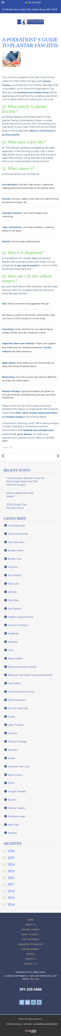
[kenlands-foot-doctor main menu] (2, 2)
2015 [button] (11, 898)
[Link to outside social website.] (33, 1002)
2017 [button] (11, 884)
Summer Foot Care (19, 766)
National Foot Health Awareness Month (30, 675)
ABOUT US (31, 924)
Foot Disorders (16, 542)
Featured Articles (18, 534)
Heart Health (15, 658)
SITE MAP (27, 1024)
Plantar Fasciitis (16, 808)
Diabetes (13, 642)
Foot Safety (14, 683)
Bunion (12, 799)
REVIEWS (30, 954)
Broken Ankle (16, 550)
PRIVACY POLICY (14, 1024)
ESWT (11, 783)
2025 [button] (11, 858)
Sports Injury (15, 775)
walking (12, 833)
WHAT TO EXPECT (30, 934)
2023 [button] (11, 871)
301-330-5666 (34, 2)
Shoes (11, 716)
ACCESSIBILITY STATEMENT (45, 1024)
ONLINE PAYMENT (30, 949)
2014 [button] (11, 904)
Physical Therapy (17, 741)
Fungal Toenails (17, 791)
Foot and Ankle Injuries (21, 691)
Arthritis (12, 592)
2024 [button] (11, 864)
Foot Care (13, 583)
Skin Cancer (14, 608)
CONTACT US (30, 963)
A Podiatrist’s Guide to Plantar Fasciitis (30, 42)
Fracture (13, 567)
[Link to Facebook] (21, 1002)
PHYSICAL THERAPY (30, 929)
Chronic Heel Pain (18, 708)
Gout (11, 650)
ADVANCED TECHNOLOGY (30, 944)
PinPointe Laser (17, 816)
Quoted (12, 733)
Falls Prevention (17, 700)
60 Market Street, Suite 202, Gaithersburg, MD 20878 (29, 9)
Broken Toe (14, 559)
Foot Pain (13, 600)
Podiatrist (13, 633)
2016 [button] (11, 891)
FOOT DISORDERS (30, 939)
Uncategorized (16, 525)
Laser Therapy (16, 725)
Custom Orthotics (18, 625)
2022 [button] (11, 878)
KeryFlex (13, 750)
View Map (34, 978)
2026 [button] (11, 851)
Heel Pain (13, 824)
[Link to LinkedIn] (27, 1002)
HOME (30, 919)
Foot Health (14, 575)
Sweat (11, 758)
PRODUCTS (30, 958)
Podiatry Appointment (20, 617)
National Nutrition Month (22, 667)
